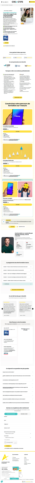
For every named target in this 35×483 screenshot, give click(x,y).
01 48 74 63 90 (32, 1)
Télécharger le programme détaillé (18, 289)
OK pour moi (14, 478)
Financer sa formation (15, 458)
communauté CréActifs (13, 140)
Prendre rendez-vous (18, 97)
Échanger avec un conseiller (10, 45)
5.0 (24, 481)
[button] (2, 481)
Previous (2, 309)
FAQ (24, 479)
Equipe (25, 457)
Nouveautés (10, 5)
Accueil (3, 5)
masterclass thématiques (14, 139)
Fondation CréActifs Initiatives (27, 464)
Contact (25, 462)
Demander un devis (22, 226)
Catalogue (14, 457)
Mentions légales (19, 479)
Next (32, 309)
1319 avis (32, 481)
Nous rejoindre (26, 459)
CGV (23, 479)
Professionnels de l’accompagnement (15, 460)
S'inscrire (6, 42)
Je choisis (5, 478)
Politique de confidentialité (29, 479)
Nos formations (6, 5)
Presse (25, 461)
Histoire (25, 458)
